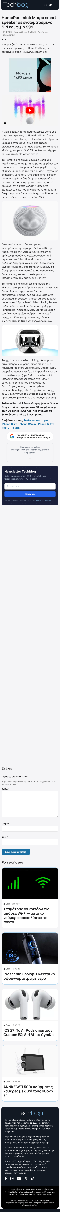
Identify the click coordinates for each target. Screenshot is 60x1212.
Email (5, 837)
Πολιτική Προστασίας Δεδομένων (31, 1189)
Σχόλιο (5, 789)
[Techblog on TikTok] (32, 1178)
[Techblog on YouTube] (19, 1178)
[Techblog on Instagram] (12, 1178)
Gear (6, 39)
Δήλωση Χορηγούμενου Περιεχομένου (28, 1192)
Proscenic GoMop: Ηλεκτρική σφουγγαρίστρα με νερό (29, 976)
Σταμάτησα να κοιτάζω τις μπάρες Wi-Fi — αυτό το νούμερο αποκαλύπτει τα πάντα (26, 915)
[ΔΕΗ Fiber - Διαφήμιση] (30, 75)
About (28, 1200)
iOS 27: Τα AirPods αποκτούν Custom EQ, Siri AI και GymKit (28, 1032)
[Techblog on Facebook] (6, 1178)
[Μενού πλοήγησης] (55, 5)
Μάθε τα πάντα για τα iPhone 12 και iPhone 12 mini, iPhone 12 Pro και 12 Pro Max (28, 424)
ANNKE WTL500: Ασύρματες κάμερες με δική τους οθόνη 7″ (28, 1091)
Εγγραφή (30, 494)
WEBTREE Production (40, 1200)
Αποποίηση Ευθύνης (27, 1194)
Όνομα (5, 824)
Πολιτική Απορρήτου (43, 500)
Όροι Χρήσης (12, 1189)
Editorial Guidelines (44, 1194)
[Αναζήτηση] (46, 5)
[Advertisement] (30, 636)
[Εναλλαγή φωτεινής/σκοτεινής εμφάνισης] (50, 5)
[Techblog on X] (26, 1178)
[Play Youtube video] (30, 110)
